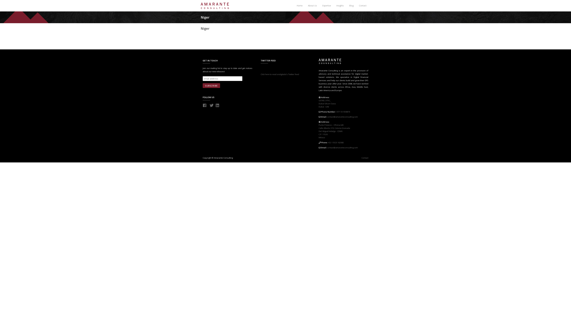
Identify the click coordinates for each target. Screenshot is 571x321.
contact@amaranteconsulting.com (342, 116)
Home (300, 5)
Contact (363, 5)
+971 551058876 (343, 111)
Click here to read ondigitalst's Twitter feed (280, 74)
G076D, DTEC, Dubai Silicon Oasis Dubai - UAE (327, 103)
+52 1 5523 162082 (336, 142)
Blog (351, 5)
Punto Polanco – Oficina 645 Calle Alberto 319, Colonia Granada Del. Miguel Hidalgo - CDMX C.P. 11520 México (334, 131)
